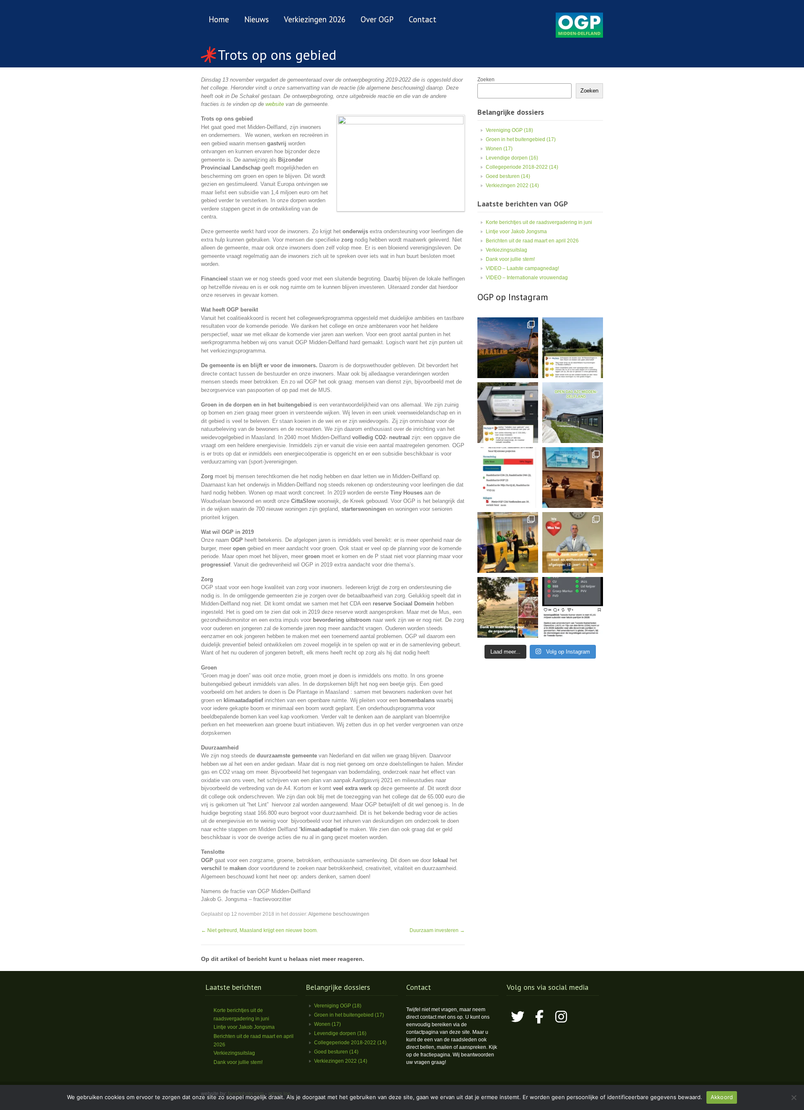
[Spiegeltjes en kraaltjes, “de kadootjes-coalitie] (507, 347)
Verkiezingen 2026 (314, 19)
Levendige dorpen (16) (512, 158)
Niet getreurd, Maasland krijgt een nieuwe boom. (259, 930)
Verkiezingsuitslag (506, 250)
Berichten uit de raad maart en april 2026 (532, 241)
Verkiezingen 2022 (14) (512, 185)
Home (219, 19)
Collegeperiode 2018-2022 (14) (522, 167)
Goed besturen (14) (508, 176)
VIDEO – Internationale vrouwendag (527, 278)
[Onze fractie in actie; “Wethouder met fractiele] (507, 607)
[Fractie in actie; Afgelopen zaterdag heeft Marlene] (572, 412)
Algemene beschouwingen (338, 914)
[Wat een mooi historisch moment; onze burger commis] (507, 542)
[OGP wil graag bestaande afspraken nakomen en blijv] (507, 477)
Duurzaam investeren (437, 930)
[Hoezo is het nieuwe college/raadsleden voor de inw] (507, 412)
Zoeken (486, 79)
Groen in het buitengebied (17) (521, 139)
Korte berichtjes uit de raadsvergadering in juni (539, 222)
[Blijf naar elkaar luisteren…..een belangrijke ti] (572, 477)
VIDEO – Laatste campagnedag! (522, 268)
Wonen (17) (499, 149)
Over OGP (377, 19)
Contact (422, 19)
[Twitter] (518, 1017)
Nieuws (256, 19)
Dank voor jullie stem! (510, 259)
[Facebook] (539, 1017)
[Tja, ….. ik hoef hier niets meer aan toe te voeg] (572, 347)
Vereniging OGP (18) (509, 130)
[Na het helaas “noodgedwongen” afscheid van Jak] (572, 542)
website (274, 104)
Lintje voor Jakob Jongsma (516, 231)
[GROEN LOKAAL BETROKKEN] (579, 36)
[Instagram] (561, 1017)
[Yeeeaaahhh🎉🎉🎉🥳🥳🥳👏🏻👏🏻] (572, 607)
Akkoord (722, 1097)
